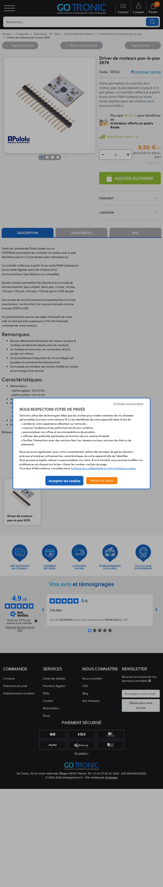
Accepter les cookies (64, 480)
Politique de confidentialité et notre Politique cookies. (103, 468)
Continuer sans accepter (128, 403)
